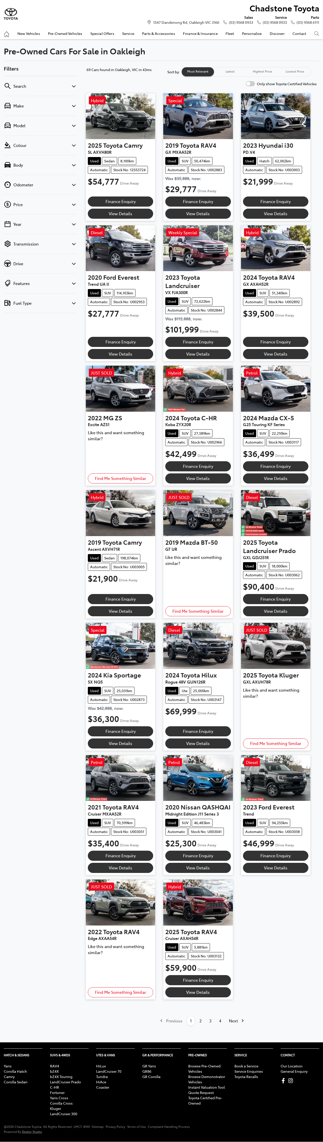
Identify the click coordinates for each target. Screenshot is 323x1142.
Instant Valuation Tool (206, 1087)
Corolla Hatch (15, 1071)
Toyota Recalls (246, 1076)
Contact (299, 33)
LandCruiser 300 (63, 1113)
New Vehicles (28, 33)
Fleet (230, 33)
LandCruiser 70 (108, 1071)
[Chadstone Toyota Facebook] (284, 1080)
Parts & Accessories (158, 33)
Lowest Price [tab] (295, 71)
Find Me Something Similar (120, 478)
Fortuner (57, 1092)
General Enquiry (294, 1071)
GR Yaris (149, 1065)
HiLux (101, 1065)
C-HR (54, 1087)
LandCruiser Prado (65, 1081)
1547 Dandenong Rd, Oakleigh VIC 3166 (186, 22)
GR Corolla (151, 1076)
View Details (120, 213)
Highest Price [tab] (262, 71)
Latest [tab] (230, 71)
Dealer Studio (32, 1131)
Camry (9, 1076)
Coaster (102, 1087)
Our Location (292, 1065)
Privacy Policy (115, 1127)
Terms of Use (136, 1127)
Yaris (8, 1065)
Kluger (55, 1108)
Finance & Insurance (200, 33)
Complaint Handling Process (169, 1127)
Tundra (102, 1076)
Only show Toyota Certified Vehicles (287, 83)
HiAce (101, 1081)
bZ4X (54, 1071)
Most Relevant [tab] (197, 71)
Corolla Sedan (16, 1081)
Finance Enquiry (120, 201)
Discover (277, 33)
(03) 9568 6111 (308, 22)
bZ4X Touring (61, 1076)
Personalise (252, 33)
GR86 (146, 1071)
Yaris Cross (59, 1097)
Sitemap (98, 1127)
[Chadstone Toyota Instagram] (291, 1080)
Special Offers (102, 33)
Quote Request (201, 1092)
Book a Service (246, 1065)
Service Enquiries (248, 1071)
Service (128, 33)
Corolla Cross (61, 1103)
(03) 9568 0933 (241, 22)
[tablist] (246, 72)
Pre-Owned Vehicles (65, 33)
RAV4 (54, 1065)
